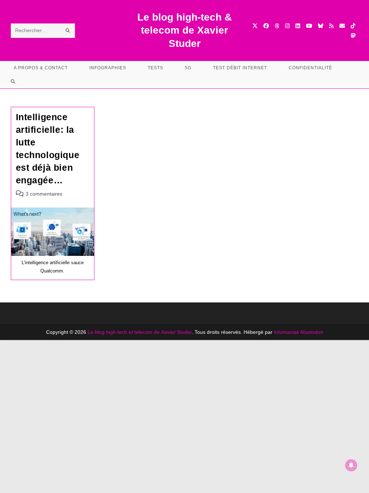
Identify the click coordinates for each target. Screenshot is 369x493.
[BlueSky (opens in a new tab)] (320, 26)
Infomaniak (286, 332)
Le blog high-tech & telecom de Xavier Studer (184, 30)
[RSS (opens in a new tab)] (331, 26)
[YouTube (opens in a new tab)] (309, 26)
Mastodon (312, 332)
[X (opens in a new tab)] (255, 26)
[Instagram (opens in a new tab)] (287, 26)
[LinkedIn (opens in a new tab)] (298, 26)
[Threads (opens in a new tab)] (277, 26)
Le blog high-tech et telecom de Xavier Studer (140, 332)
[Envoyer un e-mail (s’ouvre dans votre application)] (342, 26)
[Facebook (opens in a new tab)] (266, 26)
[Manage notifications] (351, 465)
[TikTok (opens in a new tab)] (353, 26)
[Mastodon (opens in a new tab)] (353, 35)
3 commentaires (44, 194)
